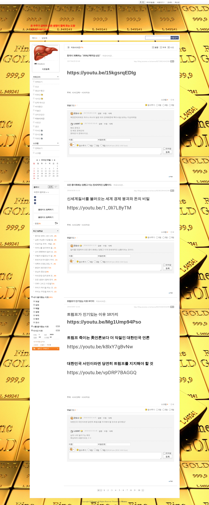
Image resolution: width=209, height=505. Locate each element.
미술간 (38, 111)
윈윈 (38, 223)
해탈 (37, 308)
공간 (37, 126)
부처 (37, 315)
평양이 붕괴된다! (43, 268)
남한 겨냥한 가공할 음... (45, 240)
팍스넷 (177, 2)
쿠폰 (49, 345)
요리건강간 (39, 115)
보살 (37, 301)
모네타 (169, 2)
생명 (37, 312)
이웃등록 (45, 69)
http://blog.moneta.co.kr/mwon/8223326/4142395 (152, 307)
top (171, 176)
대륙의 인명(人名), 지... (45, 264)
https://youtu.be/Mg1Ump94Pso (104, 322)
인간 (37, 87)
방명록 (44, 38)
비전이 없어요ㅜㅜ (41, 192)
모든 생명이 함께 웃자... (45, 280)
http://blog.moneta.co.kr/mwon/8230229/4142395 (152, 191)
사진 (172, 47)
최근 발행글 (38, 231)
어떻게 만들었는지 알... (45, 256)
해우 (37, 319)
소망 (35, 345)
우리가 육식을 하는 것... (45, 288)
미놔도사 (41, 64)
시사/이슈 (86, 92)
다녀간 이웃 (38, 331)
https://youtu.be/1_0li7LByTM (99, 208)
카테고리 (36, 77)
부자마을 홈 (150, 2)
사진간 (38, 122)
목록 (164, 47)
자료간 (38, 138)
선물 (42, 345)
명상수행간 (39, 91)
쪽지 (34, 38)
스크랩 (36, 143)
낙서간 (38, 99)
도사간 (38, 134)
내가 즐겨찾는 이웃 (41, 297)
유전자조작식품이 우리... (46, 260)
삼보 (37, 305)
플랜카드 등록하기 (45, 210)
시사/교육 (76, 92)
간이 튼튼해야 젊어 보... (45, 252)
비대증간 (39, 107)
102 (51, 337)
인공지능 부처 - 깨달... (45, 244)
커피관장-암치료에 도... (45, 276)
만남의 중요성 (42, 272)
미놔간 (38, 130)
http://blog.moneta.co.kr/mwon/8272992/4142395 (152, 61)
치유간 (38, 95)
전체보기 (39, 82)
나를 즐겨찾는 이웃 (41, 327)
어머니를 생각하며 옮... (45, 248)
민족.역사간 (40, 103)
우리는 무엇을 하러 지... (45, 292)
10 (139, 490)
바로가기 (160, 2)
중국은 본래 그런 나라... (45, 236)
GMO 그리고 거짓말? (44, 284)
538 (40, 337)
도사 (37, 322)
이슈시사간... (108, 56)
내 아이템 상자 (39, 342)
